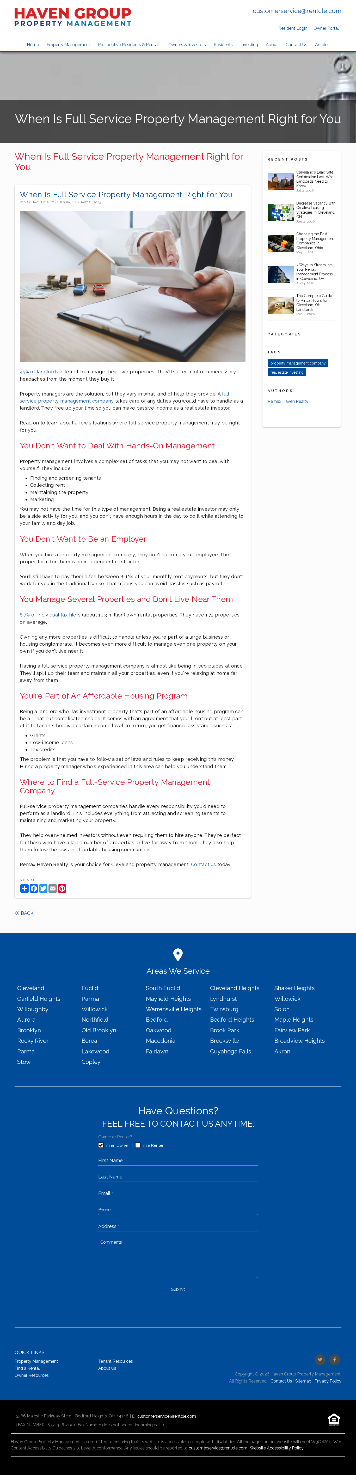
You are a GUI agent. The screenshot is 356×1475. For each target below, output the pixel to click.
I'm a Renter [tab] (152, 1145)
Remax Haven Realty (288, 401)
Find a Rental (27, 1368)
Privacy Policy (328, 1381)
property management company (298, 363)
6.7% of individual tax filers (51, 615)
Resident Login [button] (292, 28)
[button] (320, 1359)
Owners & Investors (187, 44)
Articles (322, 44)
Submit (178, 1289)
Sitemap (303, 1381)
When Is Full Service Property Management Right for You (126, 194)
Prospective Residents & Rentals (129, 44)
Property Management (68, 44)
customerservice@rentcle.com (297, 11)
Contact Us (296, 44)
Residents (223, 44)
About (272, 44)
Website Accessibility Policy (277, 1448)
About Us (107, 1368)
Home (33, 44)
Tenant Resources (115, 1361)
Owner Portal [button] (326, 28)
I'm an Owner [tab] (117, 1145)
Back (26, 913)
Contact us (204, 864)
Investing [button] (249, 44)
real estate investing (287, 372)
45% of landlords (39, 371)
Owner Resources (32, 1375)
